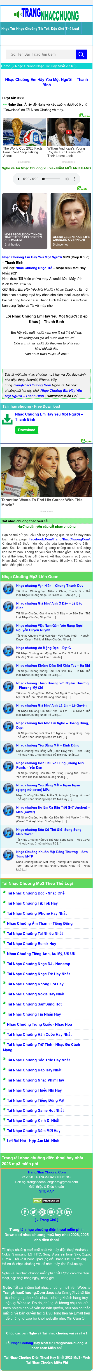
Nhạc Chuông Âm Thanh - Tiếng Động (40, 923)
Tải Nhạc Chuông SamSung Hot (34, 1004)
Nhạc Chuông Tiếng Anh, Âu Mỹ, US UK (41, 953)
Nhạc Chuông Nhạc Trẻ (34, 267)
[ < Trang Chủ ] (46, 1219)
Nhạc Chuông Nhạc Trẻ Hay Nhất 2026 (44, 65)
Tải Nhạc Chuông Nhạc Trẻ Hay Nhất (38, 973)
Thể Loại (72, 28)
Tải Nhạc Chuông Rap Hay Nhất (34, 1070)
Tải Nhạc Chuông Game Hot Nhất (35, 1110)
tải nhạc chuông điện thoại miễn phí (50, 1229)
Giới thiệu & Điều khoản (46, 1186)
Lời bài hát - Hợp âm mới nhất (33, 1140)
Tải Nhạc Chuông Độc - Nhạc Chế (36, 893)
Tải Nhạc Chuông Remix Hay (31, 943)
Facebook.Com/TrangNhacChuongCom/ (59, 539)
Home (5, 65)
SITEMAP (46, 1191)
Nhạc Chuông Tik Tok (33, 28)
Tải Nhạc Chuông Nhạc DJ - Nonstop (38, 963)
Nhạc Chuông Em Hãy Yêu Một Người (32, 257)
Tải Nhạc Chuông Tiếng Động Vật (35, 1100)
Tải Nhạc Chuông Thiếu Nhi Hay (34, 1090)
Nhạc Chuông (22, 1342)
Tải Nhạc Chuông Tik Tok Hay (32, 903)
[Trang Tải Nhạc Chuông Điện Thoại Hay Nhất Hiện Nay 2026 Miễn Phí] (46, 19)
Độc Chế (57, 28)
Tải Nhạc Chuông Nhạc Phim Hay (35, 1080)
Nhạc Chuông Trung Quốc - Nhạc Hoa (39, 1024)
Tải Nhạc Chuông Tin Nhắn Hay (34, 1014)
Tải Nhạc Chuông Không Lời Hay (35, 983)
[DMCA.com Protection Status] (46, 1202)
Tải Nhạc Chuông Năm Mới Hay (33, 1130)
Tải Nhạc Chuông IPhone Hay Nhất (37, 913)
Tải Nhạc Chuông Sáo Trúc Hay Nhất (38, 1059)
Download (26, 429)
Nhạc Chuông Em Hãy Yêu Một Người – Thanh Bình (46, 82)
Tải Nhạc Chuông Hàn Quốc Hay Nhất (39, 1034)
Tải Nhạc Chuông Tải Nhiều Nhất (35, 933)
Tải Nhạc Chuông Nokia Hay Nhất (35, 994)
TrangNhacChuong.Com (32, 385)
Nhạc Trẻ (8, 28)
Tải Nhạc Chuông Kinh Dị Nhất (33, 1120)
